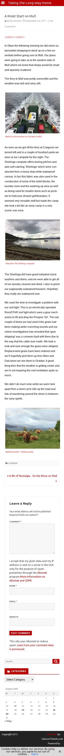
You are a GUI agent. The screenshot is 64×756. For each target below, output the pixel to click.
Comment (15, 522)
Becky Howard (14, 21)
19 (23, 710)
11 (15, 706)
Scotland (12, 463)
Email (13, 601)
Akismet (42, 572)
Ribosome (52, 734)
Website (13, 617)
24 (7, 714)
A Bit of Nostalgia (19, 475)
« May (8, 721)
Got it (34, 754)
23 (54, 710)
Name (13, 586)
